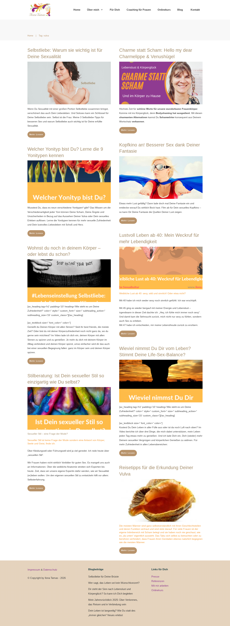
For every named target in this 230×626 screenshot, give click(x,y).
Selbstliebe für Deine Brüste (103, 576)
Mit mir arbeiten (159, 585)
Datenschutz (50, 569)
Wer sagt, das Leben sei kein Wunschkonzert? (113, 582)
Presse (155, 576)
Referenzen (157, 581)
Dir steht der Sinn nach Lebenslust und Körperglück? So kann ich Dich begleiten (110, 591)
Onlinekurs (157, 590)
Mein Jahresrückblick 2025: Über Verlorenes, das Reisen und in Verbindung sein (113, 602)
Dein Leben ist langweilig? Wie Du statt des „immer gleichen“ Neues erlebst (111, 613)
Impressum (34, 569)
